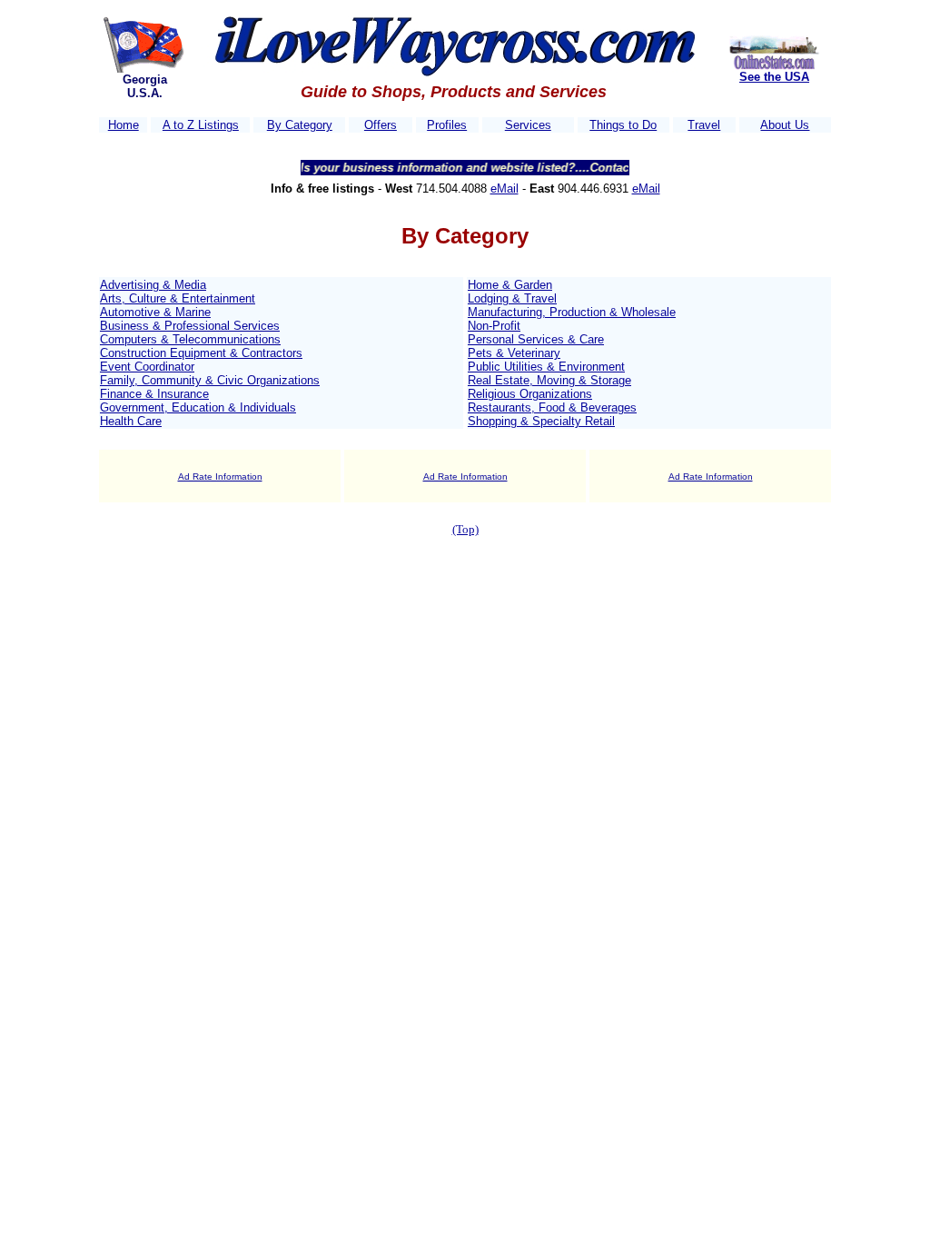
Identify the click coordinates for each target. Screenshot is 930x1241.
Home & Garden (510, 285)
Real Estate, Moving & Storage (549, 380)
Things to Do (623, 125)
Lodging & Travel (512, 298)
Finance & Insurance (154, 394)
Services (528, 125)
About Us (784, 125)
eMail (504, 188)
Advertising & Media (153, 285)
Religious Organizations (530, 394)
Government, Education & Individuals (198, 407)
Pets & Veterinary (514, 353)
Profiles (447, 125)
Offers (380, 125)
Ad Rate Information (220, 477)
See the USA (774, 77)
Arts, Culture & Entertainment (177, 298)
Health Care (131, 421)
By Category (299, 125)
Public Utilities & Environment (546, 366)
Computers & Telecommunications (190, 339)
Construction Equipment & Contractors (201, 353)
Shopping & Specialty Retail (541, 421)
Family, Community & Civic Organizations (210, 380)
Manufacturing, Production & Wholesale (572, 312)
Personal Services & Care (536, 339)
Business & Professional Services (190, 326)
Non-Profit (494, 326)
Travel (704, 125)
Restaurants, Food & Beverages (552, 407)
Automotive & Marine (155, 312)
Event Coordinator (147, 366)
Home (123, 125)
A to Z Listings (201, 125)
